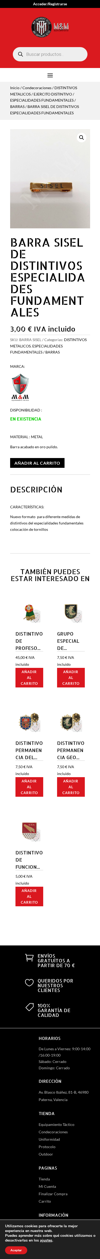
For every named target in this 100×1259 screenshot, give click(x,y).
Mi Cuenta (47, 1186)
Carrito (45, 1201)
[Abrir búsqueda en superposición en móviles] (50, 54)
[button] (81, 137)
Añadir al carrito (37, 462)
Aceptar (16, 1250)
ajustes (46, 1240)
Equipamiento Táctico (56, 1124)
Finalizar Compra (53, 1194)
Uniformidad (49, 1139)
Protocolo (47, 1146)
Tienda (44, 1179)
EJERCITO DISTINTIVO (53, 94)
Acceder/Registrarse (50, 4)
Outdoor (46, 1154)
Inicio (14, 87)
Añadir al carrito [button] (29, 678)
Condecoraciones (36, 87)
